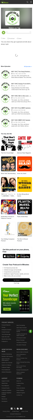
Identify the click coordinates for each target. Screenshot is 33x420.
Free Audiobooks (6, 369)
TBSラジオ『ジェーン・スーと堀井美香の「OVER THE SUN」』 (8, 195)
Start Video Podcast (21, 327)
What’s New (5, 383)
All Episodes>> (28, 66)
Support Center (5, 381)
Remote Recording (6, 339)
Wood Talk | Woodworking (8, 173)
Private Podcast (6, 332)
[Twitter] (15, 408)
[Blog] (18, 408)
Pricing (3, 327)
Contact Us (19, 395)
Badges (4, 396)
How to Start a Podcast (22, 352)
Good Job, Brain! (21, 173)
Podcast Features (6, 325)
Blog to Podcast (20, 340)
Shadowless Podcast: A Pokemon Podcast (7, 217)
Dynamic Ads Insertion (7, 356)
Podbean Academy (6, 390)
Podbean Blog (20, 383)
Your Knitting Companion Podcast (7, 240)
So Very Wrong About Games (23, 195)
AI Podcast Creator (21, 337)
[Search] (27, 2)
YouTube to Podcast (21, 342)
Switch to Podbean (6, 365)
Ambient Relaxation (6, 372)
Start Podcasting (20, 325)
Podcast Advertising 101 (22, 369)
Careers (18, 385)
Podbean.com (21, 416)
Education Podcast (21, 344)
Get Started (17, 280)
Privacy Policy (6, 411)
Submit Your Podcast (7, 362)
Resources (4, 398)
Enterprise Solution (6, 329)
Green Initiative (20, 390)
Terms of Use (24, 411)
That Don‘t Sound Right (7, 153)
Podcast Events (5, 388)
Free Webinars (5, 385)
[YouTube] (21, 408)
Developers (4, 401)
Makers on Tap (14, 28)
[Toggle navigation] (31, 2)
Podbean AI (4, 341)
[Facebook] (12, 408)
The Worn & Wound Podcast (22, 240)
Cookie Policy (15, 411)
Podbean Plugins (6, 367)
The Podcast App (6, 334)
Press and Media (20, 388)
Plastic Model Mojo (22, 216)
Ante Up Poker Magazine (24, 153)
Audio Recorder (6, 336)
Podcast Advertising (7, 354)
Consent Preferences (15, 414)
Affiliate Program (20, 392)
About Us (18, 381)
